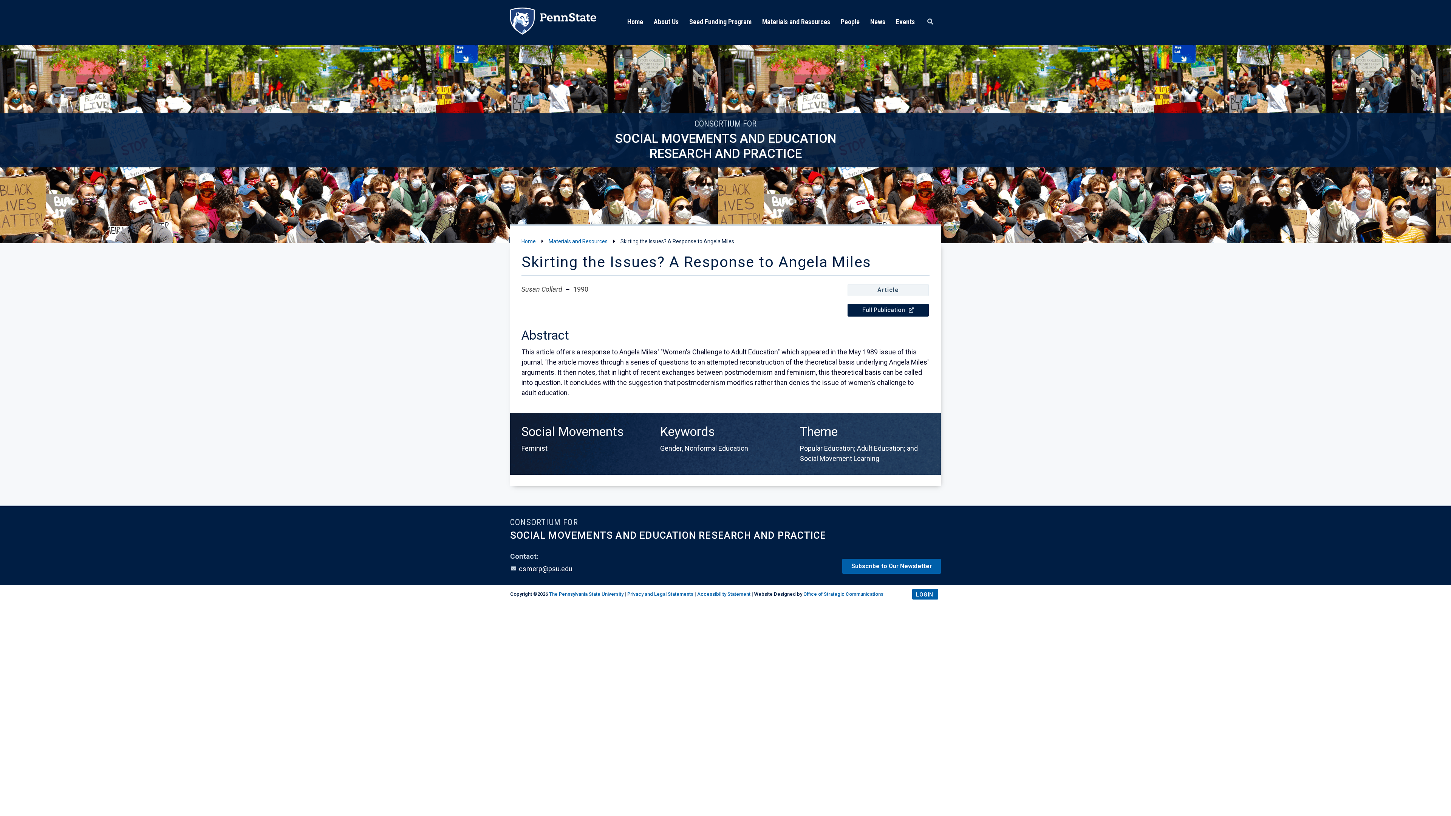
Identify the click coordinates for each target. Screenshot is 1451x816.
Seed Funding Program (720, 22)
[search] (930, 22)
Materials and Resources (796, 22)
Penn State (553, 22)
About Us (666, 22)
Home (635, 22)
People (850, 22)
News (877, 22)
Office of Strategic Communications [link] (843, 594)
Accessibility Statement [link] (723, 594)
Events (905, 22)
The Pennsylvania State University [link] (586, 594)
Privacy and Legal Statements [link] (660, 594)
